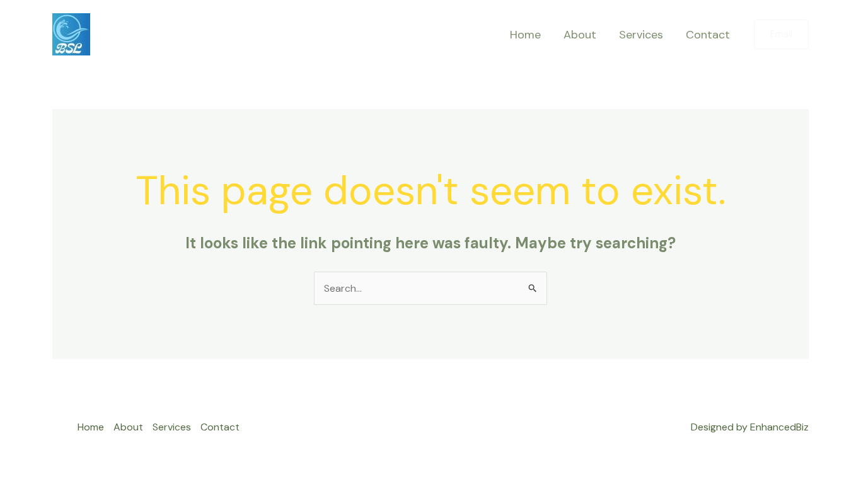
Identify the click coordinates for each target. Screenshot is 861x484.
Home (525, 34)
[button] (781, 34)
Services (641, 34)
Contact (708, 34)
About (579, 34)
